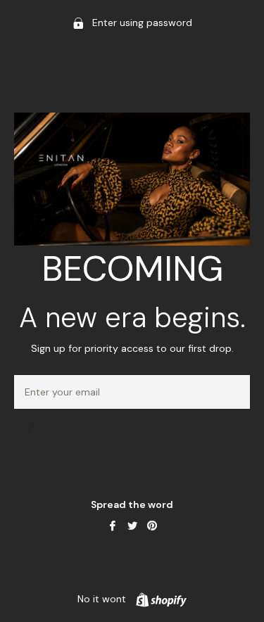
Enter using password (140, 22)
